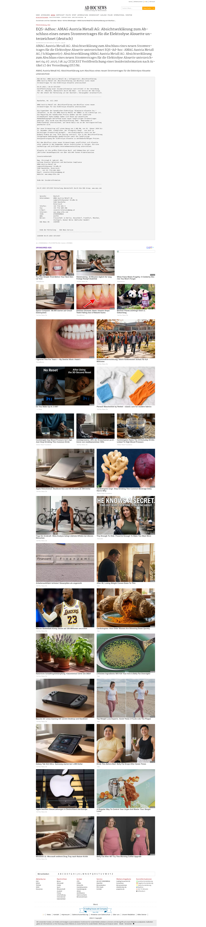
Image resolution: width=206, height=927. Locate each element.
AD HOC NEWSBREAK (103, 881)
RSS (146, 1)
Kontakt (99, 889)
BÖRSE (53, 15)
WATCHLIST (152, 1)
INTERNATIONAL (119, 15)
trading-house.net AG (123, 881)
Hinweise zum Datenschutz (100, 915)
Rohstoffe (80, 885)
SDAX (37, 887)
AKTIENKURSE (45, 15)
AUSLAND (103, 15)
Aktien (79, 891)
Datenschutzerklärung (80, 915)
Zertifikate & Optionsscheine (82, 894)
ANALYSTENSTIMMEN (54, 17)
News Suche (147, 8)
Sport (58, 887)
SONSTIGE (129, 15)
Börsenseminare (82, 897)
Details (121, 924)
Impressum (65, 915)
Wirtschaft (60, 883)
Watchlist (99, 883)
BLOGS (130, 1)
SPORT (74, 15)
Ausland (59, 891)
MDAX (38, 883)
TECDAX (38, 885)
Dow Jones (39, 889)
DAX (37, 881)
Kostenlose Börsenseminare (121, 884)
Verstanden (128, 924)
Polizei (59, 893)
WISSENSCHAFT (94, 15)
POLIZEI (110, 15)
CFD (78, 881)
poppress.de (120, 889)
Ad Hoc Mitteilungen (69, 21)
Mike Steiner (141, 915)
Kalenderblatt (61, 899)
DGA (48, 25)
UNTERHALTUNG (82, 15)
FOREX (79, 883)
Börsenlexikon (43, 874)
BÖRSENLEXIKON (138, 1)
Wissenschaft (61, 889)
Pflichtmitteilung (41, 25)
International (61, 897)
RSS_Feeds (100, 887)
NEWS (38, 15)
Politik (59, 885)
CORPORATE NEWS (66, 17)
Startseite (53, 21)
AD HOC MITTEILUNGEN (42, 17)
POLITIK (68, 15)
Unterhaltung (61, 895)
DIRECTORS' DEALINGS (77, 17)
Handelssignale (81, 889)
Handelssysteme (82, 887)
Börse (59, 21)
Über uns (116, 915)
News (49, 915)
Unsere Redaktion (128, 915)
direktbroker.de (121, 887)
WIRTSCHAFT (60, 15)
